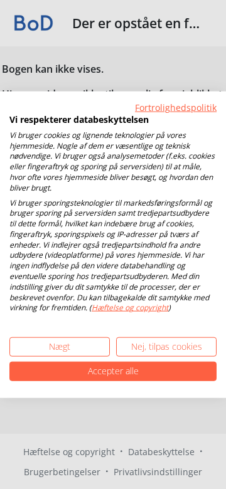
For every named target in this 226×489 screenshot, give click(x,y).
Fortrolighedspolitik (176, 107)
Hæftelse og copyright (130, 307)
